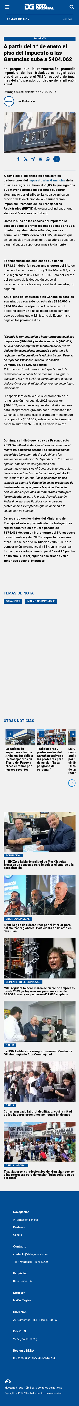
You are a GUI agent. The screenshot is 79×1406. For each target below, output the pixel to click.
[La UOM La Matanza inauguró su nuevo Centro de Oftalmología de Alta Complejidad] (40, 1021)
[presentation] (72, 783)
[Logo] (39, 7)
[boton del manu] (7, 7)
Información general (25, 1219)
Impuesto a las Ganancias (46, 180)
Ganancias (13, 601)
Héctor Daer (64, 19)
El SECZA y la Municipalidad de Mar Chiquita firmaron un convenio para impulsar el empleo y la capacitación (38, 865)
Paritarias (19, 1227)
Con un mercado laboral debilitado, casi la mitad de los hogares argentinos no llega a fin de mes (38, 1113)
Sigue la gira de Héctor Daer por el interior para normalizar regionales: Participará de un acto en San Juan (37, 928)
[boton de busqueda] (72, 7)
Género (17, 1234)
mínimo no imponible (41, 601)
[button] (18, 159)
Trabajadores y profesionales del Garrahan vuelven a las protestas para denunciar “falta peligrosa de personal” (50, 759)
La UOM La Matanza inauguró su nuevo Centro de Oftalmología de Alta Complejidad (38, 1053)
